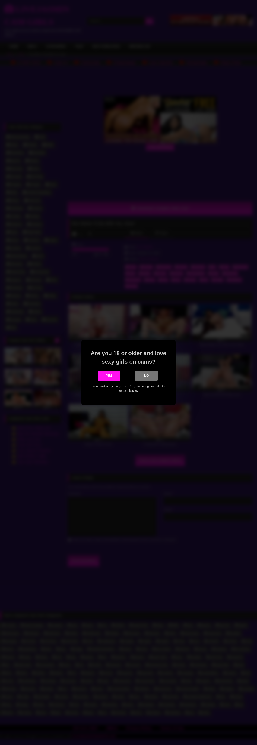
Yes (109, 375)
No (146, 375)
